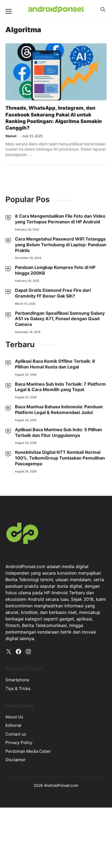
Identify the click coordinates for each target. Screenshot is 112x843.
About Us (14, 716)
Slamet (11, 136)
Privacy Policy (18, 742)
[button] (103, 9)
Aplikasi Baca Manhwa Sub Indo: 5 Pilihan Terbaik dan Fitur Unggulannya (58, 432)
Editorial (13, 725)
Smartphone (17, 679)
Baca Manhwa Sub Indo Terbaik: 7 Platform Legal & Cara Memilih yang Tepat (60, 386)
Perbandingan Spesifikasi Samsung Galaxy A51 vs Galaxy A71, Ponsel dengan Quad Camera (60, 318)
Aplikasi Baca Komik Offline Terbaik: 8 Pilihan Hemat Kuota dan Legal (55, 364)
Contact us (15, 734)
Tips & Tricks (17, 688)
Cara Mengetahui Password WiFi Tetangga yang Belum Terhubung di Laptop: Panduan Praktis (60, 244)
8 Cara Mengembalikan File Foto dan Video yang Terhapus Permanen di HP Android (60, 218)
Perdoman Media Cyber (28, 751)
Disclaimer (15, 759)
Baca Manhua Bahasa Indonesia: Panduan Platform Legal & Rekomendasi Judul (59, 409)
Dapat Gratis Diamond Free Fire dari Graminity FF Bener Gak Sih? (53, 293)
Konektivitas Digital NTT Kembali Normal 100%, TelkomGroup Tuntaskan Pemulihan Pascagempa (60, 457)
